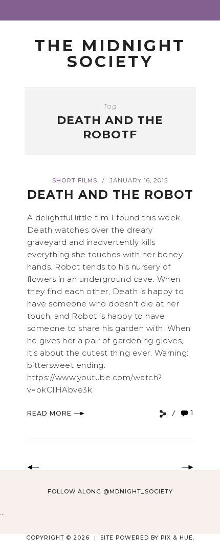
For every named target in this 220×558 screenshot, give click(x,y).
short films (74, 180)
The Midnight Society (110, 53)
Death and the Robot (110, 195)
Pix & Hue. (177, 537)
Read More (49, 413)
